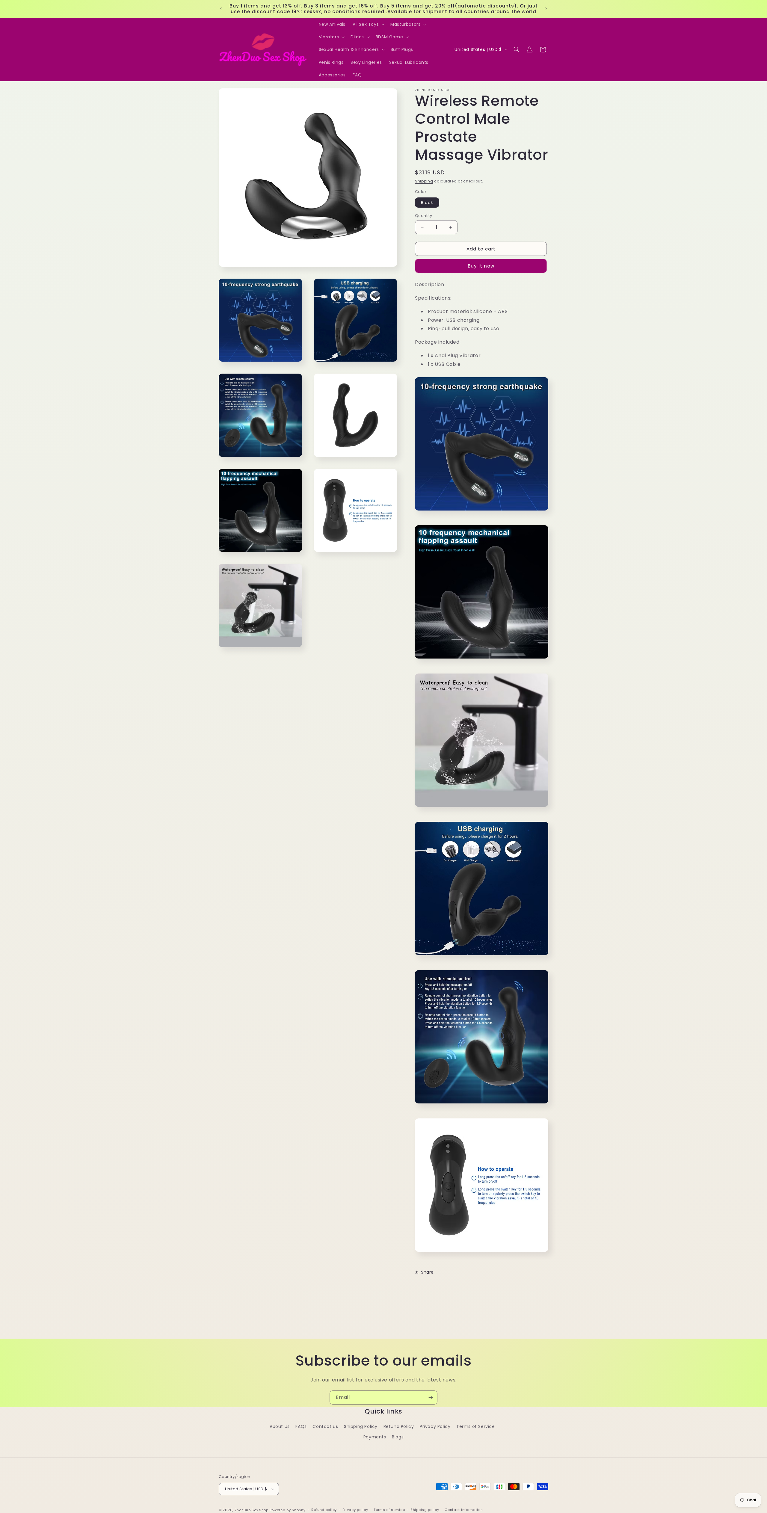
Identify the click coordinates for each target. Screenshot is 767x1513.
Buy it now (481, 266)
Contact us (325, 1426)
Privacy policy (355, 1509)
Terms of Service (475, 1426)
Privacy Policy (435, 1426)
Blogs (398, 1437)
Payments (374, 1437)
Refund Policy (399, 1426)
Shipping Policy (361, 1426)
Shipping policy (424, 1509)
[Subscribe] (430, 1397)
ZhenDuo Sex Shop (251, 1510)
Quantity (423, 215)
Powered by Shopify (288, 1510)
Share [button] (427, 1272)
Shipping (424, 181)
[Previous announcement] (220, 8)
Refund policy (324, 1509)
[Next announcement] (546, 8)
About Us (280, 1426)
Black (427, 203)
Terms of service (389, 1509)
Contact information (464, 1509)
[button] (368, 24)
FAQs (301, 1426)
